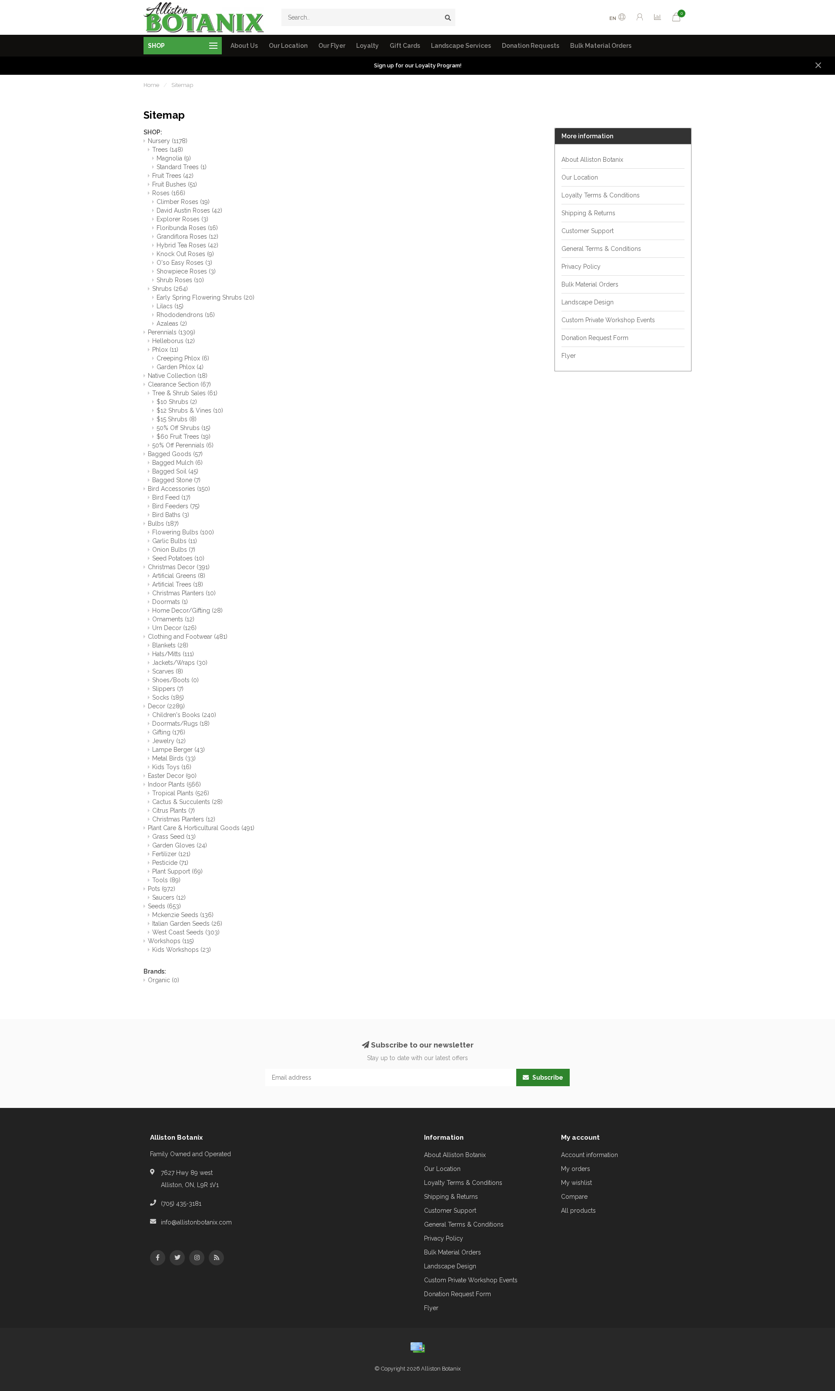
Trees (167, 149)
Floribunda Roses (187, 227)
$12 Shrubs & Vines (190, 410)
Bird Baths (170, 514)
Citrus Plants (173, 810)
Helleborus (173, 340)
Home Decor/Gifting (187, 610)
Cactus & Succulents (187, 801)
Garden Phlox (180, 367)
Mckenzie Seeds (183, 914)
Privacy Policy (581, 266)
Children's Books (184, 714)
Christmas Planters (184, 593)
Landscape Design (587, 302)
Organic (163, 980)
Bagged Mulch (177, 462)
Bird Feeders (176, 506)
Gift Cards (405, 45)
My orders (575, 1168)
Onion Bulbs (173, 549)
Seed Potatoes (178, 558)
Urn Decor (174, 627)
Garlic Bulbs (174, 540)
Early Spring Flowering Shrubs (205, 297)
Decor (166, 706)
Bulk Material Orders (600, 45)
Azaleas (172, 323)
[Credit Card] (417, 1347)
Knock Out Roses (185, 253)
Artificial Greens (178, 575)
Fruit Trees (173, 175)
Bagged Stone (176, 480)
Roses (168, 193)
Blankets (170, 645)
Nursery (167, 140)
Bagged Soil (175, 471)
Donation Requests (530, 45)
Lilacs (170, 306)
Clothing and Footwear (187, 636)
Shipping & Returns (588, 213)
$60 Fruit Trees (183, 436)
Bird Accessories (179, 488)
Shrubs (170, 288)
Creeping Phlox (183, 358)
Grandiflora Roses (187, 236)
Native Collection (177, 375)
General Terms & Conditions (601, 248)
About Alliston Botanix (592, 159)
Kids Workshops (181, 949)
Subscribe (547, 1077)
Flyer (568, 355)
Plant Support (177, 871)
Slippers (168, 688)
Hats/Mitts (173, 653)
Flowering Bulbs (183, 532)
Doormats (170, 601)
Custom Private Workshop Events (608, 320)
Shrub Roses (180, 280)
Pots (161, 888)
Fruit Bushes (174, 184)
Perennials (171, 332)
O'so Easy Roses (184, 262)
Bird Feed (171, 497)
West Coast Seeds (186, 932)
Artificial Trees (177, 584)
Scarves (167, 671)
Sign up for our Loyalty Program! (417, 65)
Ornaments (173, 619)
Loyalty (367, 45)
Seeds (164, 906)
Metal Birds (174, 758)
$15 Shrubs (177, 419)
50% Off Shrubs (183, 427)
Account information (589, 1154)
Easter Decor (172, 775)
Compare (574, 1196)
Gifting (168, 732)
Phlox (165, 349)
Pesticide (170, 862)
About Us (244, 45)
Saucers (169, 897)
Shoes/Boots (175, 680)
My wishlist (576, 1182)
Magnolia (174, 158)
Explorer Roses (182, 219)
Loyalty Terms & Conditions (600, 195)
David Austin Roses (189, 210)
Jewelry (169, 740)
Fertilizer (171, 854)
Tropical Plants (180, 793)
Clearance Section (179, 384)
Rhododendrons (186, 314)
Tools (166, 880)
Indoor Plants (174, 784)
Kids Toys (171, 767)
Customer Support (587, 230)
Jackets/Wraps (179, 662)
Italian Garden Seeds (187, 923)
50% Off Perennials (183, 445)
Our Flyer (331, 45)
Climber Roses (183, 201)
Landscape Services (461, 45)
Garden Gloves (179, 845)
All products (578, 1210)
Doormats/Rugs (181, 723)
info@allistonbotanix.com (196, 1222)
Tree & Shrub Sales (184, 393)
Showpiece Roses (186, 271)
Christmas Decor (179, 567)
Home (151, 85)
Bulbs (163, 523)
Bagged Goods (175, 453)
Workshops (171, 940)
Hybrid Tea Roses (187, 245)
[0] (676, 18)
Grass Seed (174, 836)
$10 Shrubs (177, 401)
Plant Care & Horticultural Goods (201, 827)
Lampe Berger (178, 749)
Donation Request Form (594, 337)
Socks (168, 697)
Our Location (288, 45)
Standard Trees (182, 166)
